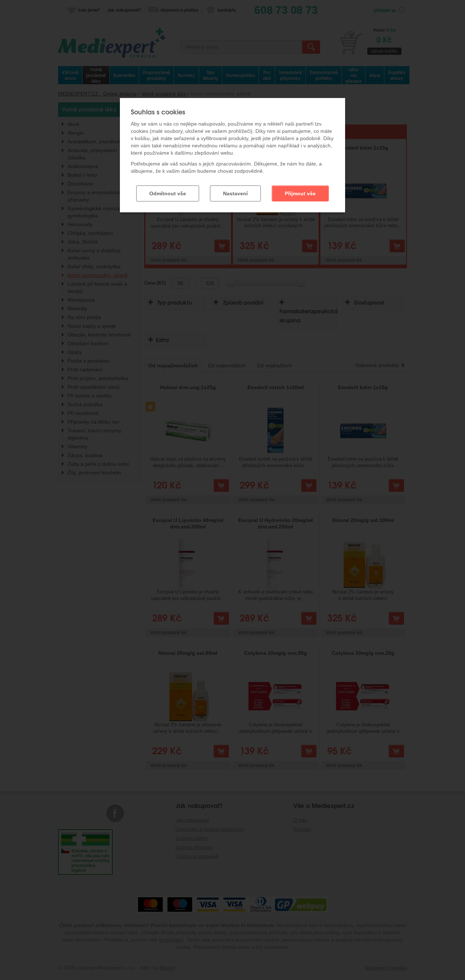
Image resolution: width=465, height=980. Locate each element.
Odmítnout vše (167, 193)
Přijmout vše (300, 193)
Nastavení (235, 193)
